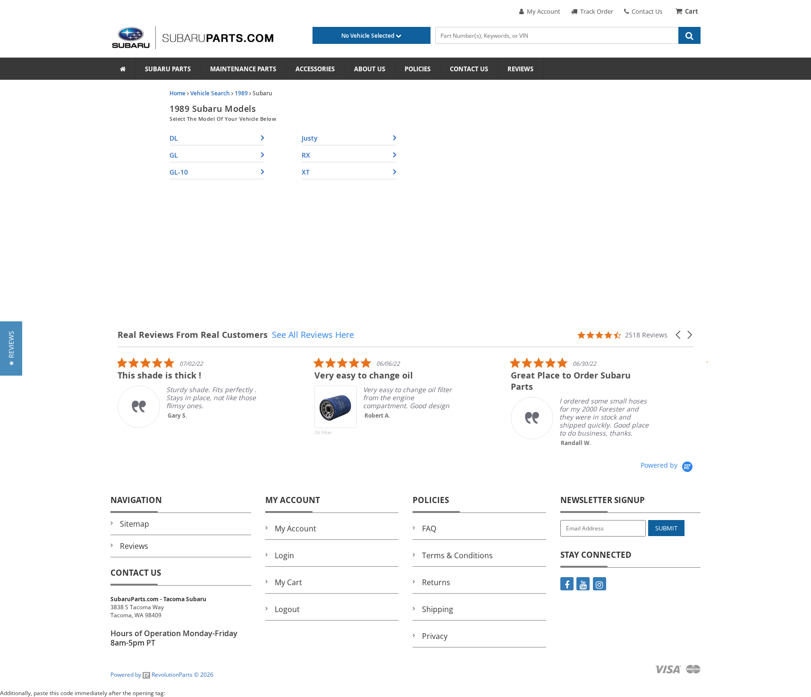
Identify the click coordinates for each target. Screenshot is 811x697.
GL (173, 155)
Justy (310, 138)
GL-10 (178, 172)
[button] (679, 335)
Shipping (437, 609)
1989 (241, 93)
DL (173, 138)
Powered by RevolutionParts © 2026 (161, 675)
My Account (542, 11)
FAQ (429, 528)
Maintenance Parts (243, 69)
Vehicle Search (210, 93)
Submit (666, 528)
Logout (287, 609)
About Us (369, 69)
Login (284, 555)
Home (177, 93)
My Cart (288, 582)
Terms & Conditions (457, 555)
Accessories (315, 69)
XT (306, 172)
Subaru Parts (168, 69)
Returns (436, 582)
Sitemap (134, 524)
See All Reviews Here (313, 334)
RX (306, 155)
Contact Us (645, 11)
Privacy (435, 636)
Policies (418, 69)
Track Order (595, 11)
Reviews (520, 69)
